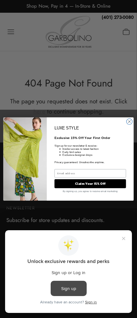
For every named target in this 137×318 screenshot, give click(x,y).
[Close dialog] (129, 121)
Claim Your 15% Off (90, 183)
